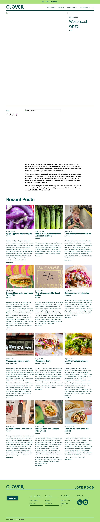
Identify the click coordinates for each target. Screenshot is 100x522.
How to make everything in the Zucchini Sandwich (48, 235)
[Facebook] (7, 114)
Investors (64, 503)
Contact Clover (66, 500)
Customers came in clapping (77, 293)
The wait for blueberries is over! (78, 234)
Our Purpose (34, 500)
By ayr (70, 30)
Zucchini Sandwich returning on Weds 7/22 (19, 294)
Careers (47, 500)
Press (63, 506)
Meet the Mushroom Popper (76, 361)
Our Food (32, 503)
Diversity (48, 503)
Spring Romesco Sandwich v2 (19, 429)
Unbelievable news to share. (18, 361)
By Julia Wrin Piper (11, 363)
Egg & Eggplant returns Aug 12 (19, 234)
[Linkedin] (13, 114)
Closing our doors (42, 361)
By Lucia (8, 236)
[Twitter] (10, 114)
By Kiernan (68, 295)
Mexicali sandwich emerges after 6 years (47, 430)
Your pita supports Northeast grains (47, 294)
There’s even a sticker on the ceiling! (76, 430)
